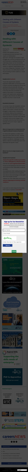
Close (14, 251)
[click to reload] (9, 238)
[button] (27, 1)
